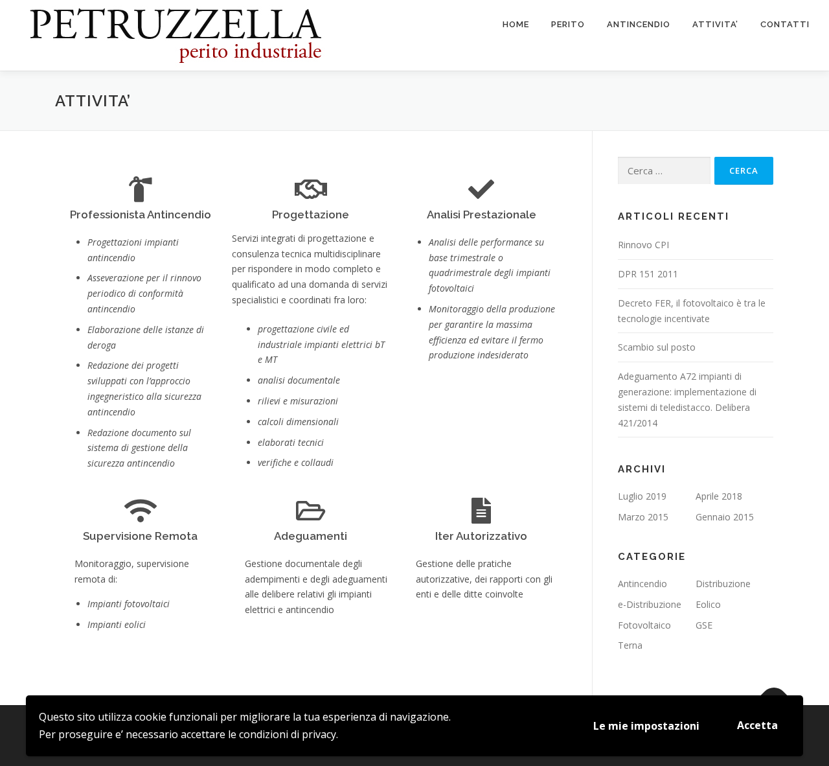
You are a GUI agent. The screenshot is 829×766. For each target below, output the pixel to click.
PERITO (568, 24)
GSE (704, 625)
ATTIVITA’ (715, 24)
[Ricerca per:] (664, 171)
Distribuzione (723, 583)
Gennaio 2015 (725, 517)
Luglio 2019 (642, 496)
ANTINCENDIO (638, 24)
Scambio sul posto (657, 347)
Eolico (708, 604)
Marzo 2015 (643, 517)
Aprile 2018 (719, 496)
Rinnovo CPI (643, 244)
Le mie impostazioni (646, 726)
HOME (516, 24)
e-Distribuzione (649, 604)
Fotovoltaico (644, 625)
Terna (630, 645)
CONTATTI (785, 24)
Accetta (757, 725)
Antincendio (642, 583)
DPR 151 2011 (648, 274)
